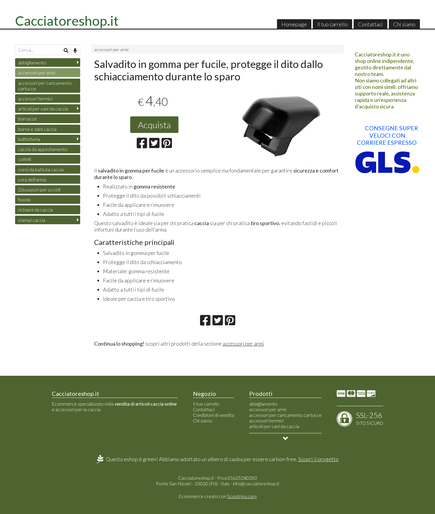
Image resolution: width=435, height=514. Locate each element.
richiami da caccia (35, 209)
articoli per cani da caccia (43, 108)
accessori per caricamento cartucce (45, 85)
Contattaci (370, 24)
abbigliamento (32, 62)
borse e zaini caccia (37, 129)
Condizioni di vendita (213, 415)
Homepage (294, 24)
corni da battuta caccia (41, 169)
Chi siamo (404, 24)
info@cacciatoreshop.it (256, 483)
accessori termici (35, 98)
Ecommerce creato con (217, 496)
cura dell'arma (32, 179)
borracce (27, 118)
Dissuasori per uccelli (39, 189)
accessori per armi (111, 49)
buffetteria (29, 139)
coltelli (24, 159)
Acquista (154, 124)
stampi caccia (31, 220)
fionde (24, 199)
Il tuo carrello (332, 24)
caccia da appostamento (42, 149)
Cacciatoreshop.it (67, 21)
